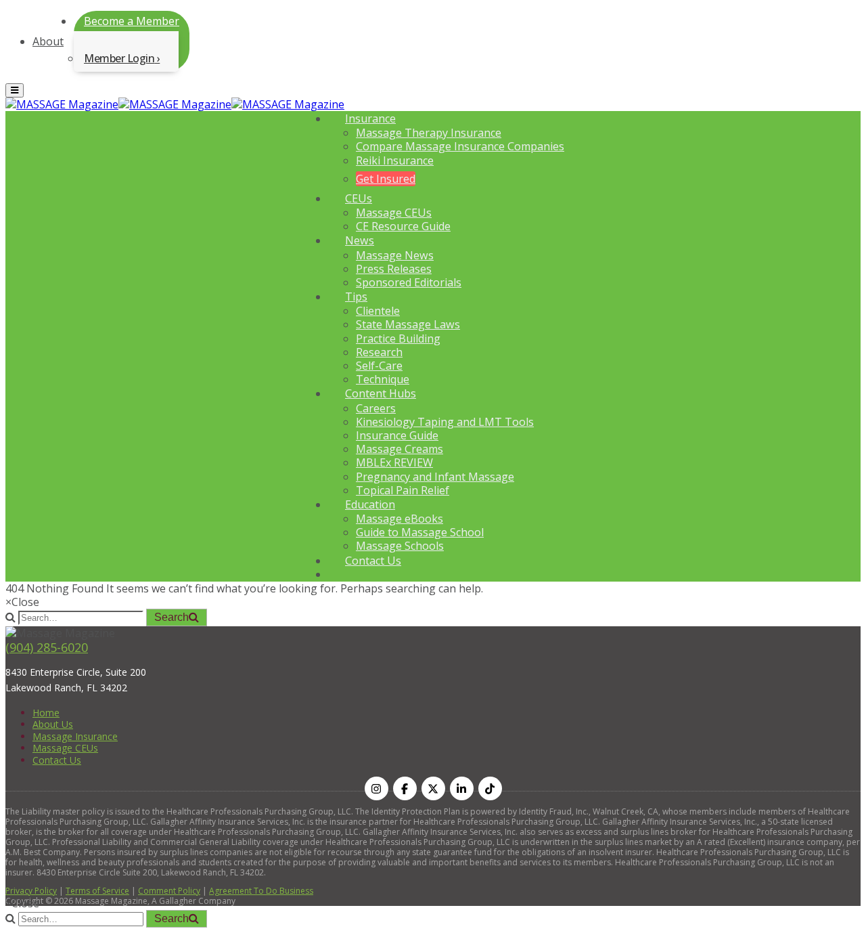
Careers (376, 408)
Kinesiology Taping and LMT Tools (445, 421)
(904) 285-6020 (46, 647)
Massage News (395, 255)
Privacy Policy (31, 890)
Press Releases (394, 268)
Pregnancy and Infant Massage (435, 476)
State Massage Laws (408, 324)
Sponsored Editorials (408, 282)
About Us (52, 724)
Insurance (370, 118)
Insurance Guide (397, 435)
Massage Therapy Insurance (428, 132)
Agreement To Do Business (261, 890)
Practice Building (398, 338)
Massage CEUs (394, 212)
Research (379, 352)
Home (46, 712)
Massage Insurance (75, 736)
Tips (356, 296)
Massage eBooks (399, 518)
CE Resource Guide (403, 226)
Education (370, 504)
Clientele (378, 310)
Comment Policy (169, 890)
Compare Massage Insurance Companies (460, 146)
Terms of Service (97, 890)
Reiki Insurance (395, 160)
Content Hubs (380, 393)
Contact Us (373, 560)
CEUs (358, 198)
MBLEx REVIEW (394, 462)
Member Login (119, 58)
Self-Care (379, 365)
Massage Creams (399, 448)
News (359, 240)
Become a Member (131, 21)
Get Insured (385, 178)
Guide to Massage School (420, 532)
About (48, 41)
